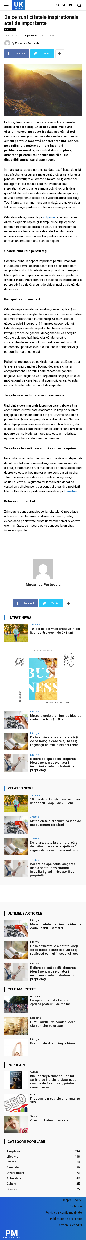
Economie (36, 1018)
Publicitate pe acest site (66, 1219)
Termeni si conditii (69, 1225)
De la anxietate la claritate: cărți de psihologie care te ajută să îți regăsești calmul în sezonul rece (54, 741)
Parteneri (76, 1206)
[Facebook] (51, 5)
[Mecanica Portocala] (8, 43)
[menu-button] (6, 5)
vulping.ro (49, 217)
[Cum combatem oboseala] (16, 1124)
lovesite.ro (71, 491)
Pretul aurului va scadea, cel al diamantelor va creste (53, 1024)
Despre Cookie (72, 1200)
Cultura (34, 1072)
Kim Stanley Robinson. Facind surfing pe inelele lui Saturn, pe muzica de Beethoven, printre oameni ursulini (53, 1081)
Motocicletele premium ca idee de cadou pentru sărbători (55, 717)
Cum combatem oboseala (49, 1120)
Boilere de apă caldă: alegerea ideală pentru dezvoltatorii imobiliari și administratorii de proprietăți (53, 764)
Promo (10, 29)
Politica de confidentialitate (63, 1212)
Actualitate (36, 996)
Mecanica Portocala (27, 43)
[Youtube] (70, 5)
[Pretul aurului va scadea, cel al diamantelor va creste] (16, 1026)
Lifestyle (35, 711)
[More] (59, 53)
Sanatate (35, 1116)
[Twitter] (64, 5)
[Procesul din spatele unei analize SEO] (16, 1103)
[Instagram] (57, 5)
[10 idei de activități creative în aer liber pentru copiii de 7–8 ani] (16, 633)
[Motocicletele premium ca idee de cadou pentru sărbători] (16, 720)
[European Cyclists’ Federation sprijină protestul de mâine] (16, 1004)
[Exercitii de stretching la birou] (16, 1047)
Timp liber (36, 624)
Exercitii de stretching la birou (52, 1043)
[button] (79, 5)
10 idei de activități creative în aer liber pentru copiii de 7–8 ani (55, 630)
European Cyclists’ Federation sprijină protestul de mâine (52, 1002)
